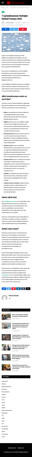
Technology (5, 434)
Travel (3, 436)
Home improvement (7, 410)
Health (3, 407)
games (3, 402)
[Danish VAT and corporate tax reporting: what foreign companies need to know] (6, 367)
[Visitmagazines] (16, 2)
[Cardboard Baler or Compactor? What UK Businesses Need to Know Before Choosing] (6, 337)
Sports (3, 431)
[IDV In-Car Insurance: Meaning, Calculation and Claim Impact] (6, 317)
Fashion (4, 394)
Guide (3, 405)
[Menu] (3, 3)
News (3, 421)
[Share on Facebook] (6, 29)
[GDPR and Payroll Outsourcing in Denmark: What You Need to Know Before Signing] (6, 357)
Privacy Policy (12, 448)
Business (4, 384)
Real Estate (5, 426)
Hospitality (4, 413)
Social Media (5, 429)
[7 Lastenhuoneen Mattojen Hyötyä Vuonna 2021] (16, 42)
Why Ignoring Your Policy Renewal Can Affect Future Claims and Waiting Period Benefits (21, 346)
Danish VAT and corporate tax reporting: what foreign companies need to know (21, 366)
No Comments (11, 25)
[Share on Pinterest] (23, 29)
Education (4, 389)
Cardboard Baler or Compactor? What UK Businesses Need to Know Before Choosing (21, 336)
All (3, 12)
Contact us (21, 448)
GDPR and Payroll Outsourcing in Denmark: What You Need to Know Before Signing (21, 356)
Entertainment (5, 392)
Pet (3, 423)
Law (3, 415)
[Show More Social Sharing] (28, 29)
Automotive (5, 381)
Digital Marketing (6, 386)
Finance (4, 397)
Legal (3, 418)
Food (3, 399)
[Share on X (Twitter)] (14, 29)
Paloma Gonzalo (10, 22)
